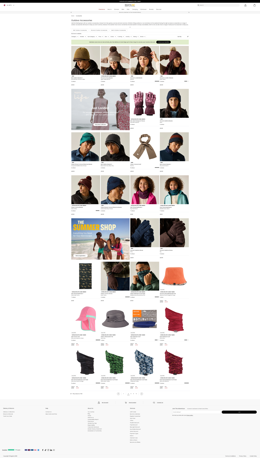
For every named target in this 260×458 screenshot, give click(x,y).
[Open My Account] (245, 5)
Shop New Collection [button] (100, 124)
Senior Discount (134, 431)
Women (116, 9)
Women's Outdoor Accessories (99, 30)
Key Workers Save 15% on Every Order (130, 12)
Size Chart (132, 418)
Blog (89, 414)
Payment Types (134, 433)
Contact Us (160, 402)
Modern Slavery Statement (95, 429)
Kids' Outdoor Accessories (80, 30)
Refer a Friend (133, 440)
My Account (105, 402)
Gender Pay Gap (92, 423)
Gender (83, 36)
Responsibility (91, 425)
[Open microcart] (254, 5)
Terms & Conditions (230, 456)
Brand (143, 36)
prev (71, 12)
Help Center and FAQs (51, 414)
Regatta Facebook (43, 450)
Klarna (131, 436)
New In (110, 9)
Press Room (91, 421)
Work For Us (91, 417)
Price (101, 36)
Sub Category (92, 36)
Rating (136, 36)
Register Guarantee (135, 416)
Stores (89, 415)
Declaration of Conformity (95, 431)
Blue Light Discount (135, 427)
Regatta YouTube (54, 450)
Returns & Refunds (8, 414)
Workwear (143, 9)
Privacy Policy (242, 456)
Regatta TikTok (45, 450)
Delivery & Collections (9, 412)
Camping (135, 9)
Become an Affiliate (135, 442)
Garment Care (134, 438)
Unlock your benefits (163, 42)
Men (123, 9)
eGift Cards (133, 412)
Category (75, 36)
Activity (129, 36)
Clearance (102, 9)
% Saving (121, 36)
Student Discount (134, 422)
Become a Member (135, 414)
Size (107, 36)
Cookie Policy (253, 456)
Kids (128, 9)
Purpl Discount (134, 425)
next (189, 12)
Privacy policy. (189, 415)
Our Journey (91, 412)
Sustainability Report (93, 419)
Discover (158, 9)
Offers (131, 420)
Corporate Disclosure (93, 427)
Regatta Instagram (48, 450)
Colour (113, 36)
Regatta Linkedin (51, 450)
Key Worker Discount (135, 429)
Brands (151, 9)
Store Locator (132, 402)
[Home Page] (130, 5)
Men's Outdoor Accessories (118, 30)
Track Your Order (7, 416)
